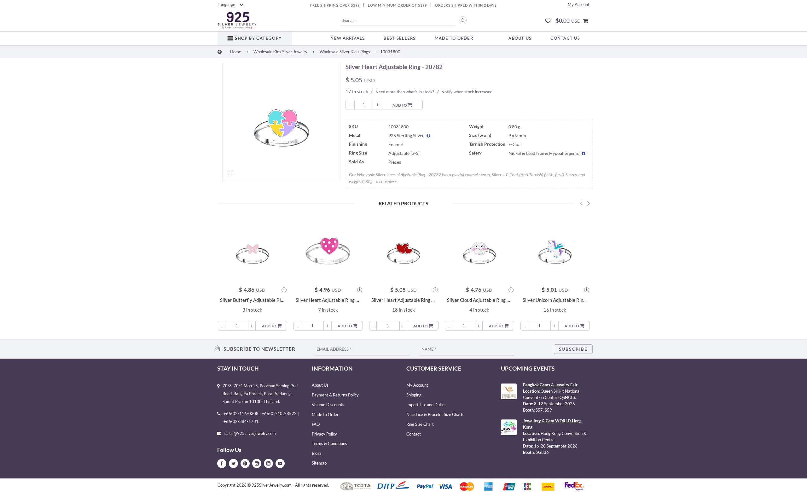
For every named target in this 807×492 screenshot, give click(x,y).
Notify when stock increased (466, 91)
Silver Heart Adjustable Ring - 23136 (328, 300)
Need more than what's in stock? (404, 91)
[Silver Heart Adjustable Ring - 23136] (328, 249)
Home (235, 51)
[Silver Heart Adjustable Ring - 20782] (281, 122)
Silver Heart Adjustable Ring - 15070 (403, 300)
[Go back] (220, 52)
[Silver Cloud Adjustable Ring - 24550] (479, 249)
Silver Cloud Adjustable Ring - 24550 (479, 300)
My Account (578, 4)
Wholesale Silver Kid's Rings (345, 51)
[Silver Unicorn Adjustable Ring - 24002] (555, 249)
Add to (400, 105)
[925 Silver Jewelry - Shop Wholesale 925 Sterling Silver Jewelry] (237, 20)
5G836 (542, 452)
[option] (281, 123)
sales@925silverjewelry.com (250, 433)
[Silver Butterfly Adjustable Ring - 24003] (252, 249)
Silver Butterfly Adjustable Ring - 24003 (252, 300)
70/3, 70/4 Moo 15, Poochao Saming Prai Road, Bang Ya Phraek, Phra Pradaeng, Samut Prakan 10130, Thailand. (260, 393)
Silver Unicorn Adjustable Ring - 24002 (555, 300)
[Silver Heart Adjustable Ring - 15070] (403, 249)
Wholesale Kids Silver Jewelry (280, 51)
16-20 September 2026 (556, 445)
